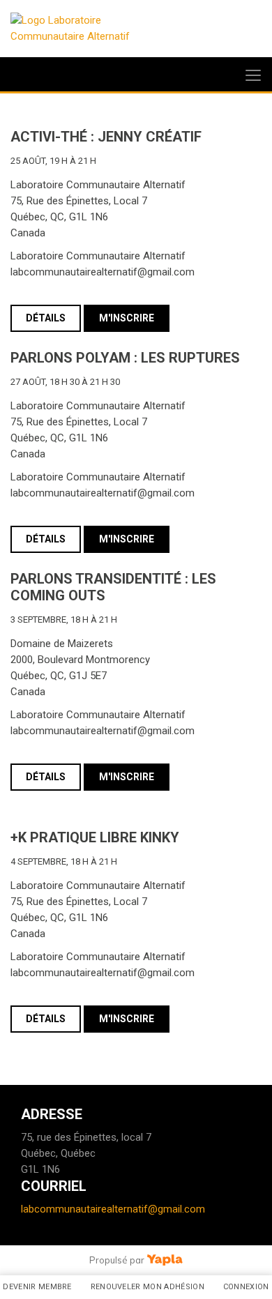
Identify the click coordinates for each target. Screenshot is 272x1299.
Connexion (246, 1286)
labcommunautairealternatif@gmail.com (113, 1209)
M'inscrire (126, 318)
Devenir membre (37, 1286)
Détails (46, 318)
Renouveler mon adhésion (148, 1286)
